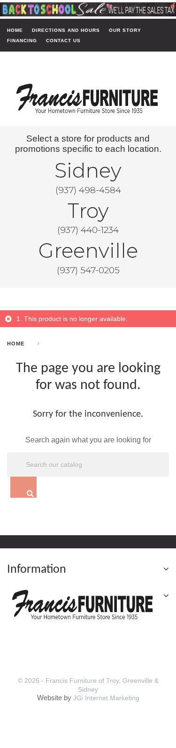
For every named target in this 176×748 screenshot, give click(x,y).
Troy (88, 211)
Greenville (88, 251)
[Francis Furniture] (88, 99)
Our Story (125, 30)
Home (15, 30)
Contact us (63, 40)
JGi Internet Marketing (106, 698)
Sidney (88, 170)
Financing (22, 40)
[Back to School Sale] (88, 9)
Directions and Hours (66, 30)
